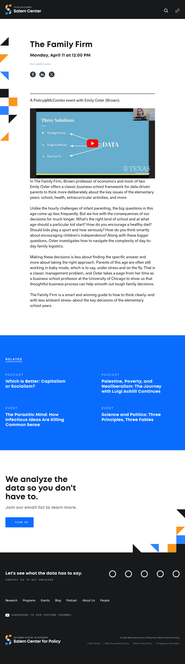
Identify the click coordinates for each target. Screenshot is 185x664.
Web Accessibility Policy (117, 643)
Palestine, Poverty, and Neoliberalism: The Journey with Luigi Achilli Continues (131, 386)
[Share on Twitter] (52, 74)
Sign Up (21, 522)
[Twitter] (128, 573)
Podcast (71, 600)
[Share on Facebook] (33, 74)
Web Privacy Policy (143, 643)
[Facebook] (144, 573)
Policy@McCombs (40, 64)
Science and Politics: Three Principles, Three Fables (131, 417)
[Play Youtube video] (92, 143)
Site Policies (94, 643)
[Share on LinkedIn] (42, 74)
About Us (88, 600)
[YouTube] (176, 573)
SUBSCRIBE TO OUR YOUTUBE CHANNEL (41, 615)
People (104, 600)
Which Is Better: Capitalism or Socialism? (35, 384)
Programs (29, 600)
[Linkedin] (160, 573)
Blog (58, 600)
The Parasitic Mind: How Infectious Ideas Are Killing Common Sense (34, 420)
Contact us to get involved (29, 580)
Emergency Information (168, 643)
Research (11, 600)
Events (45, 600)
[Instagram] (112, 573)
